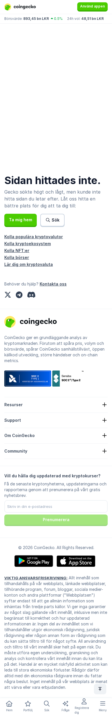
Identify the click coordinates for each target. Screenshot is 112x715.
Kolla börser (16, 257)
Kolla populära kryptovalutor (33, 236)
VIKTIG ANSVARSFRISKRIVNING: (35, 578)
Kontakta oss (53, 283)
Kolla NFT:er (16, 250)
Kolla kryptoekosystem (27, 243)
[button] (20, 220)
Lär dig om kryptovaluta (28, 264)
